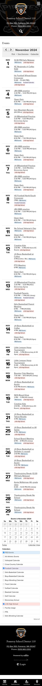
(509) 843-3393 (24, 26)
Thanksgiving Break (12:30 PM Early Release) (25, 474)
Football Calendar (11, 568)
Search (21, 31)
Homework (27, 684)
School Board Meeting (24, 438)
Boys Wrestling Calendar (14, 580)
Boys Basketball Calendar (14, 576)
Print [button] (13, 54)
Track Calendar (10, 584)
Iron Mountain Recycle (23, 110)
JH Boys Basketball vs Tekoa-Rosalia (24, 415)
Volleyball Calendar (12, 560)
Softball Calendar (11, 588)
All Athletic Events (12, 556)
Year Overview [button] (23, 54)
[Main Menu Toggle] (38, 3)
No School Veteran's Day (25, 228)
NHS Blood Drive (21, 395)
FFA (6, 612)
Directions (37, 684)
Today (4, 545)
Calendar (4, 684)
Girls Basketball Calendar (14, 572)
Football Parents (21, 293)
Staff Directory (15, 684)
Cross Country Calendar (14, 564)
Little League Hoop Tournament (22, 348)
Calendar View (34, 545)
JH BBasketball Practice (24, 116)
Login (21, 664)
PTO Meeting (20, 265)
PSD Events (9, 552)
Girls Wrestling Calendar (14, 616)
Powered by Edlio (21, 655)
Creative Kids (20, 245)
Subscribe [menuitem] (35, 54)
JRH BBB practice (22, 91)
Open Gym (19, 99)
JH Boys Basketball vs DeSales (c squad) (24, 450)
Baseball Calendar (12, 592)
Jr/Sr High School (11, 604)
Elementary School (12, 600)
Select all (37, 619)
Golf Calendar (10, 596)
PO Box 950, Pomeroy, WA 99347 (21, 23)
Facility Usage (10, 608)
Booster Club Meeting (24, 373)
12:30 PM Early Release (24, 60)
